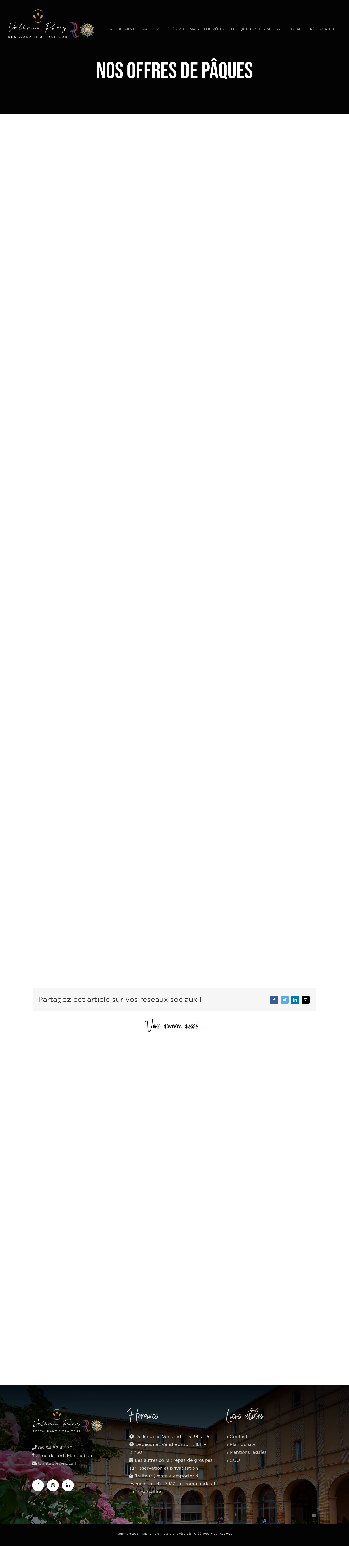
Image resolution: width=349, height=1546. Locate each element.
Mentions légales (248, 1452)
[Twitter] (284, 1000)
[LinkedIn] (295, 1000)
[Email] (305, 1000)
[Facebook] (274, 1000)
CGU (235, 1460)
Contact (239, 1437)
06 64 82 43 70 (55, 1448)
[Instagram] (53, 1485)
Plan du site (243, 1444)
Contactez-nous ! (56, 1463)
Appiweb (226, 1533)
